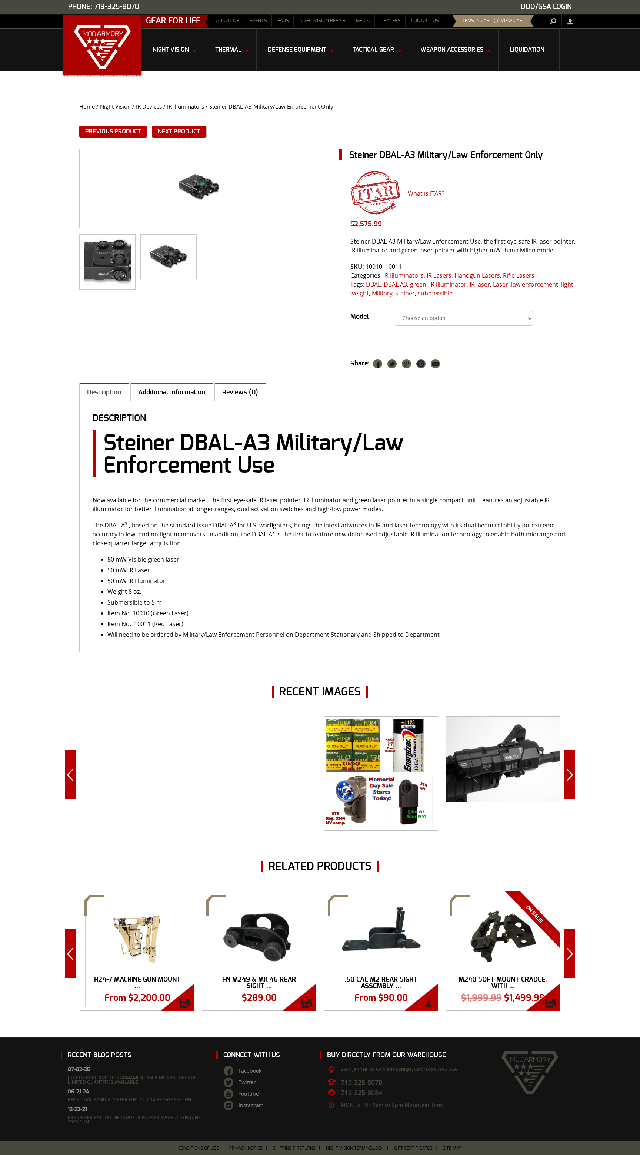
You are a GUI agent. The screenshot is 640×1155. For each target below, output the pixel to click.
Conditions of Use (198, 1148)
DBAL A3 (395, 284)
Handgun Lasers (477, 275)
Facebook (250, 1071)
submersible (435, 293)
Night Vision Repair (322, 21)
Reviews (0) (240, 392)
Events (258, 21)
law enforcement (534, 284)
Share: (360, 363)
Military (382, 293)
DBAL (373, 284)
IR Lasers (439, 275)
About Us (227, 21)
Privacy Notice (246, 1148)
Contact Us (425, 21)
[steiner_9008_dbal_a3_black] (168, 256)
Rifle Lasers (518, 275)
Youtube (249, 1094)
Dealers (390, 21)
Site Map (452, 1148)
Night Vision (115, 106)
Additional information (171, 392)
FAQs (283, 21)
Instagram (251, 1105)
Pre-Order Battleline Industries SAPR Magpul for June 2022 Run (134, 1119)
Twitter (247, 1082)
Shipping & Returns (294, 1148)
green (418, 284)
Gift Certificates (413, 1148)
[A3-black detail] (107, 262)
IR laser (480, 284)
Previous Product (113, 132)
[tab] (104, 392)
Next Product (179, 132)
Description (104, 392)
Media (363, 21)
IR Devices (149, 106)
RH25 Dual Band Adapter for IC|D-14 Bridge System (129, 1099)
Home (87, 106)
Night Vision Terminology (355, 1148)
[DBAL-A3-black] (199, 188)
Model (359, 317)
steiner (405, 293)
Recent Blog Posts (99, 1055)
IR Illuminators (185, 106)
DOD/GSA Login (546, 6)
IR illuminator (448, 284)
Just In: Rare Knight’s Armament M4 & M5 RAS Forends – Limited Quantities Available (134, 1080)
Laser (500, 284)
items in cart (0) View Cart (493, 21)
